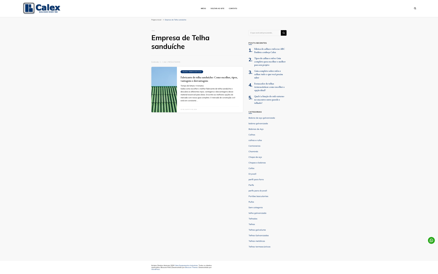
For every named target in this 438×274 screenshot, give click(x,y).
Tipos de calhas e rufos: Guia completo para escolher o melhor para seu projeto (270, 61)
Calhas (252, 134)
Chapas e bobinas (257, 162)
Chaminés (253, 151)
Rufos (251, 202)
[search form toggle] (415, 8)
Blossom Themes (191, 267)
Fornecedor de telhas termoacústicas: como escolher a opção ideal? (269, 87)
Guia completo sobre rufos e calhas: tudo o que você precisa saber (268, 74)
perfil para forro (256, 179)
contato (233, 8)
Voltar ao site (217, 8)
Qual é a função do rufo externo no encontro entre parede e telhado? (269, 99)
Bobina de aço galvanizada (262, 118)
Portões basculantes (258, 196)
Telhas (252, 224)
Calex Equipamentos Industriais (186, 265)
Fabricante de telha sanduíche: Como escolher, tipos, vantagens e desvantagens (209, 79)
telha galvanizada (257, 213)
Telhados (253, 218)
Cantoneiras (254, 146)
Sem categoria (256, 207)
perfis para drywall (258, 190)
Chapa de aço (255, 157)
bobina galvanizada (258, 123)
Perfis (251, 185)
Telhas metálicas (257, 241)
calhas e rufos (255, 140)
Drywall (252, 174)
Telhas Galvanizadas (259, 235)
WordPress (155, 269)
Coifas (251, 168)
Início (203, 8)
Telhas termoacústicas (191, 71)
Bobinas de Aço (256, 129)
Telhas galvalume (257, 230)
